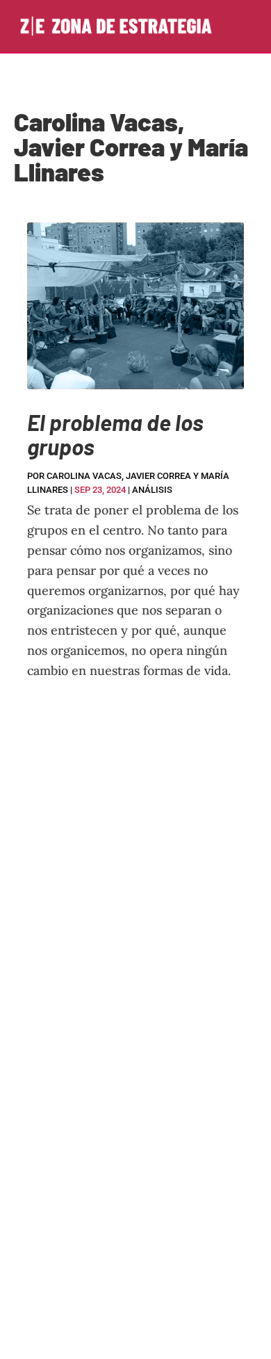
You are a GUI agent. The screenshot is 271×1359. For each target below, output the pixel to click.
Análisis (152, 490)
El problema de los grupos (115, 434)
